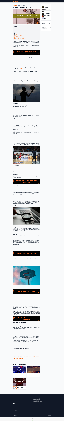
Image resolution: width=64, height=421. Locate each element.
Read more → (17, 388)
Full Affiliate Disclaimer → (35, 413)
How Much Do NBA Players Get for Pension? (19, 37)
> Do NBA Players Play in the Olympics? (18, 358)
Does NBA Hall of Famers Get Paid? (18, 35)
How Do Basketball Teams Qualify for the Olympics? (47, 9)
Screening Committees (17, 31)
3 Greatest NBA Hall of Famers (17, 36)
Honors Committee (17, 33)
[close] (32, 418)
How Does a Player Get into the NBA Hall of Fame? (19, 28)
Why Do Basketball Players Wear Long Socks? (47, 15)
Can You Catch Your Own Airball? (47, 13)
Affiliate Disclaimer (49, 415)
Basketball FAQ (15, 5)
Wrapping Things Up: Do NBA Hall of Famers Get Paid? (20, 38)
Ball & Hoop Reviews (15, 410)
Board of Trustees (17, 32)
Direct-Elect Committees (17, 34)
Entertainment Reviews (15, 409)
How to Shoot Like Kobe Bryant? (47, 18)
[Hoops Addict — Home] (16, 1)
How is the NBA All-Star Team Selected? (47, 7)
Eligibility (16, 29)
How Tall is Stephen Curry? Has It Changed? (18, 387)
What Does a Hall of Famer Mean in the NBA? (19, 27)
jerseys (18, 354)
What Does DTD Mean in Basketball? (47, 11)
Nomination (16, 30)
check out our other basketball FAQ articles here (32, 356)
